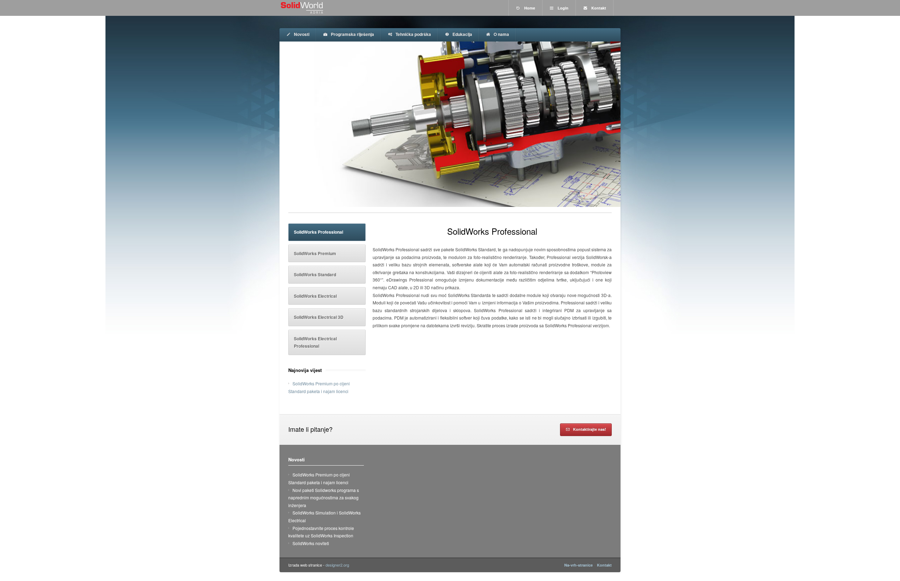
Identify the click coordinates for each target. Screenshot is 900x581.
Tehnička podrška (412, 34)
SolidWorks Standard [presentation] (315, 274)
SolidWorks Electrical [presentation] (315, 296)
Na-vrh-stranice (578, 565)
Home (529, 8)
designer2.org (337, 565)
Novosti (301, 34)
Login (562, 8)
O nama (501, 34)
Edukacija (461, 34)
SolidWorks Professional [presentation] (318, 232)
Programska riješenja (352, 34)
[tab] (327, 232)
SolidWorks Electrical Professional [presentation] (315, 342)
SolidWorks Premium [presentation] (315, 253)
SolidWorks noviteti (310, 543)
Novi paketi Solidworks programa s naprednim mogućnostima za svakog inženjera (323, 497)
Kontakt (598, 8)
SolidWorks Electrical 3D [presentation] (318, 317)
